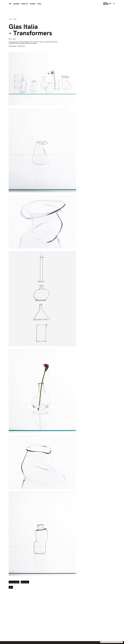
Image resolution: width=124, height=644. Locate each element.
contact (32, 3)
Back (15, 19)
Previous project (14, 582)
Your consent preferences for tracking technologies (111, 641)
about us (24, 3)
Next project (24, 582)
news (39, 3)
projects (16, 3)
